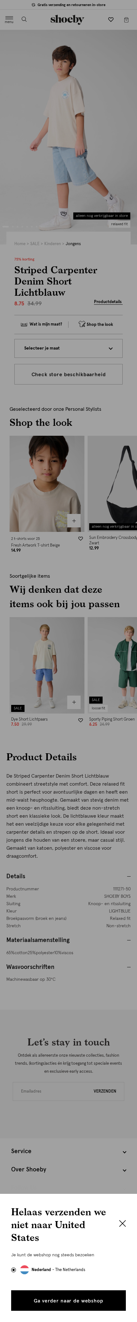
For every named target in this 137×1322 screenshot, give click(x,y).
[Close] (122, 1224)
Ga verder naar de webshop (68, 1300)
